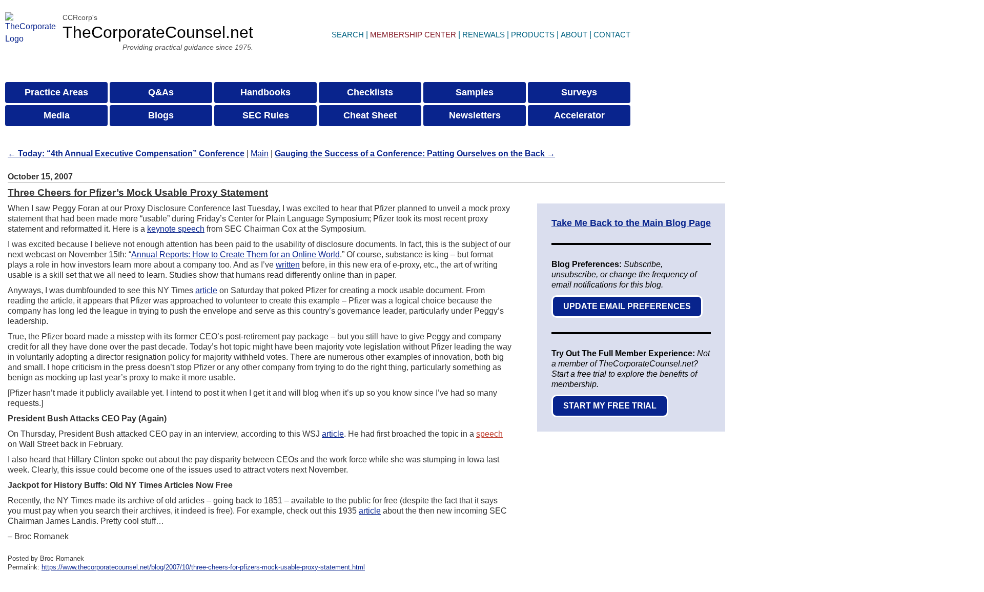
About (574, 34)
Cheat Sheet (370, 115)
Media (57, 115)
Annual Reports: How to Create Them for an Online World (235, 254)
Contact (611, 34)
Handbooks (265, 92)
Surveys (579, 92)
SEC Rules (265, 115)
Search (348, 34)
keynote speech (175, 228)
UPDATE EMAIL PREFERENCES (627, 306)
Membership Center (413, 34)
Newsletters (475, 115)
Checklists (370, 92)
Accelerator (579, 115)
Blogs (161, 115)
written (288, 264)
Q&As (161, 92)
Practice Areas (56, 92)
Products (533, 34)
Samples (475, 92)
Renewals (483, 34)
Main (260, 153)
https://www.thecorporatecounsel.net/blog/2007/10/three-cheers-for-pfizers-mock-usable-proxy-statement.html (203, 567)
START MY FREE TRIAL (610, 405)
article (206, 290)
